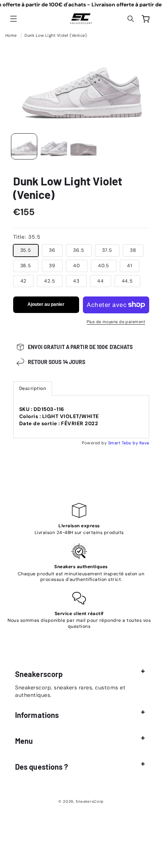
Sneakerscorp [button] (39, 673)
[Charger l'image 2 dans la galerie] (54, 146)
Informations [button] (37, 714)
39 (52, 266)
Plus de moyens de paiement (116, 321)
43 (76, 281)
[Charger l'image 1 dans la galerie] (24, 146)
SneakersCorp (90, 801)
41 (129, 266)
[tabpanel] (81, 417)
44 (100, 281)
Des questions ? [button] (41, 766)
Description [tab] (32, 388)
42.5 (49, 281)
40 (76, 266)
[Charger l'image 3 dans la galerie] (83, 146)
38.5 (26, 266)
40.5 (104, 266)
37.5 (107, 250)
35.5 (26, 250)
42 (23, 281)
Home (11, 35)
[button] (13, 18)
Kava (144, 442)
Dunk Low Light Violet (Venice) (55, 35)
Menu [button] (24, 740)
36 (52, 250)
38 (133, 250)
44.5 (127, 281)
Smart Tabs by (123, 442)
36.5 (78, 250)
